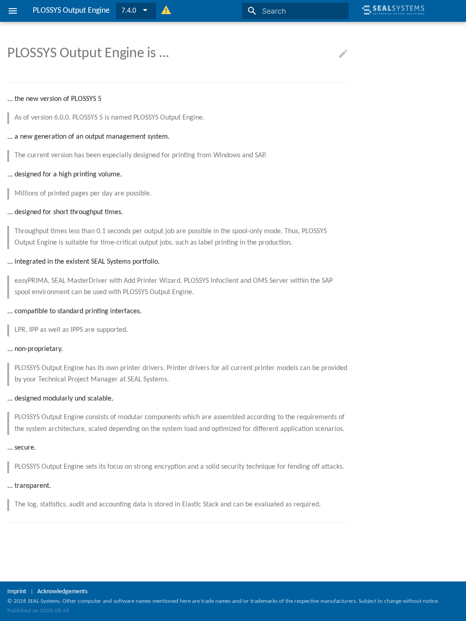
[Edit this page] (343, 54)
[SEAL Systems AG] (393, 17)
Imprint (16, 591)
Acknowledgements (62, 591)
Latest (130, 11)
